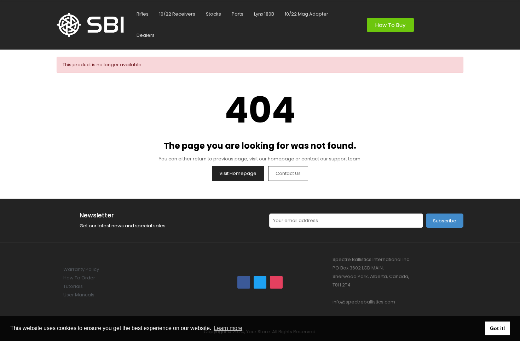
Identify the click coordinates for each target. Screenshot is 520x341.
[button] (390, 25)
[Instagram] (276, 282)
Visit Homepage (237, 173)
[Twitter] (260, 282)
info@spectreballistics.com (364, 302)
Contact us (288, 173)
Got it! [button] (497, 328)
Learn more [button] (228, 328)
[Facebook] (243, 282)
